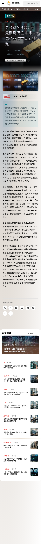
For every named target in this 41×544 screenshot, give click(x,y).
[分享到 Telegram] (33, 307)
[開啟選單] (3, 3)
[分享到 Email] (5, 313)
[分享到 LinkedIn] (27, 307)
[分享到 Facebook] (16, 307)
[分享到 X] (5, 307)
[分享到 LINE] (22, 307)
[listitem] (20, 365)
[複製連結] (10, 313)
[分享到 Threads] (10, 307)
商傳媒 (7, 96)
